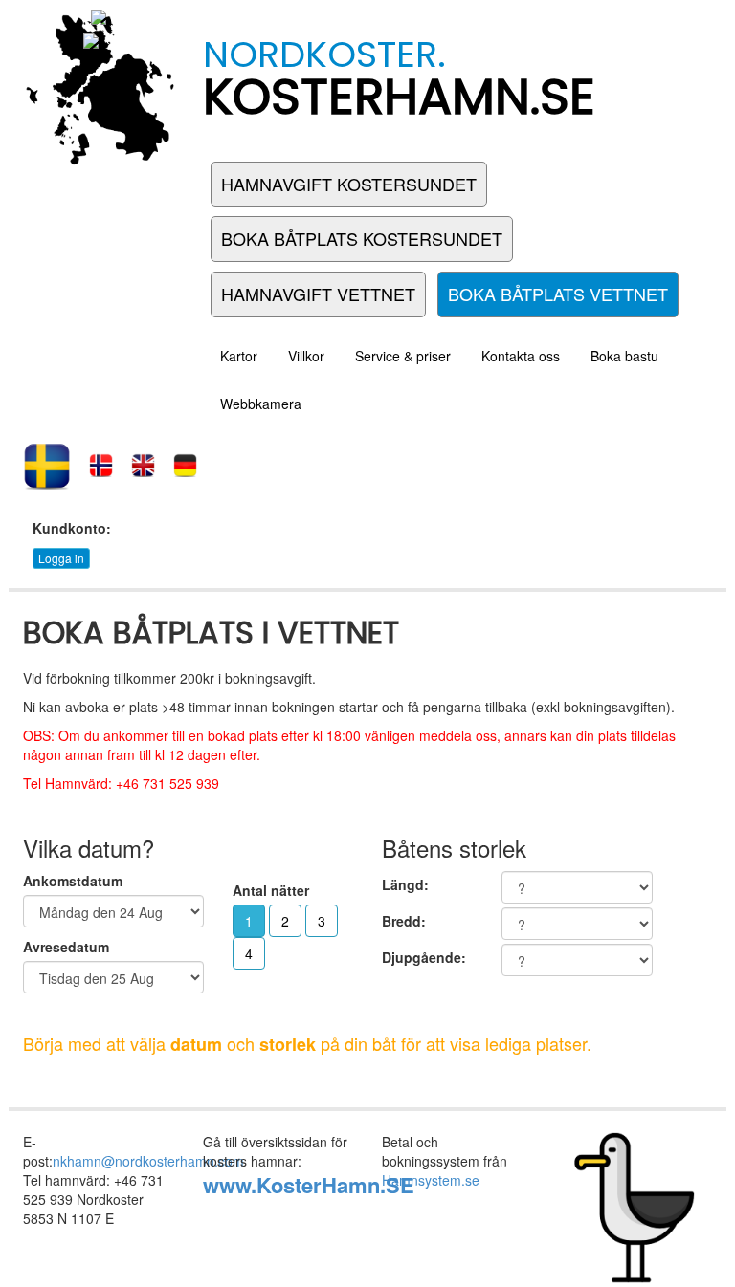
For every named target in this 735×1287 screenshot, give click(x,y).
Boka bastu (624, 355)
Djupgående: (424, 957)
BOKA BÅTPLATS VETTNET (558, 293)
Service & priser (403, 355)
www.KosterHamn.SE (308, 1184)
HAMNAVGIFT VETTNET (318, 293)
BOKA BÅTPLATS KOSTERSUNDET (361, 238)
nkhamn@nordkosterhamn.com (148, 1160)
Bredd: (404, 920)
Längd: (405, 884)
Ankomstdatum (72, 880)
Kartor (238, 355)
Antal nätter (271, 890)
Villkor (306, 355)
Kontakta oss (520, 355)
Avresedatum (66, 946)
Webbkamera (260, 403)
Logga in (61, 558)
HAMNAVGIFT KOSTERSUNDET (349, 183)
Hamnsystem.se (430, 1179)
